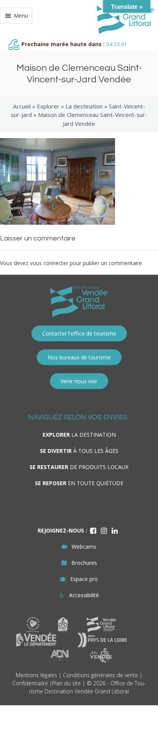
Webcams (84, 546)
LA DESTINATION (79, 434)
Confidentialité (30, 683)
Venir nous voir (79, 381)
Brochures (84, 562)
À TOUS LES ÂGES (79, 450)
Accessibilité (84, 595)
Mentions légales (36, 675)
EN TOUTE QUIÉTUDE (79, 483)
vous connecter (49, 263)
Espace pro (84, 579)
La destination (84, 106)
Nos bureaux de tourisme (79, 357)
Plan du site (66, 683)
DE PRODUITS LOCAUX (79, 467)
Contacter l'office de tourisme (79, 333)
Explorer (48, 106)
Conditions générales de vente (100, 675)
